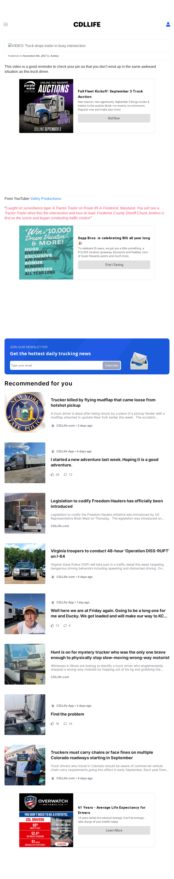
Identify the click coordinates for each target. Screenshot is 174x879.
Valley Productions (45, 199)
